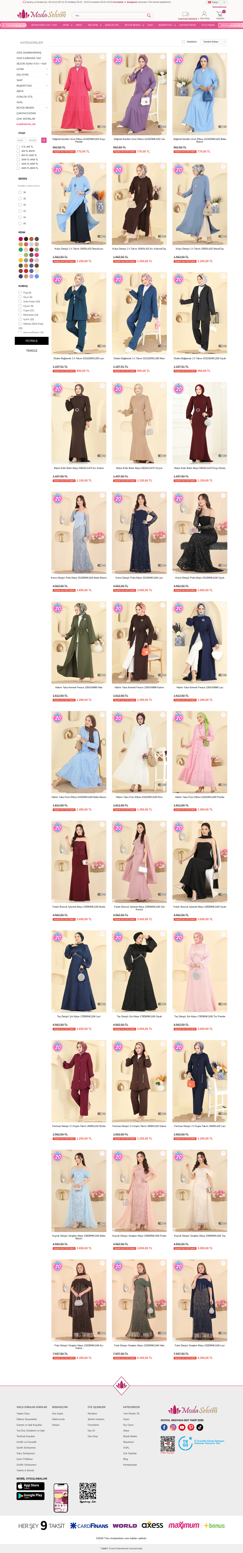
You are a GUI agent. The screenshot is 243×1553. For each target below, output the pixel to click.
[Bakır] (26, 244)
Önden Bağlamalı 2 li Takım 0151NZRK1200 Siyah (200, 358)
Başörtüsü (128, 1442)
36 (24, 192)
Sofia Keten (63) (31, 301)
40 (24, 205)
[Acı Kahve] (26, 239)
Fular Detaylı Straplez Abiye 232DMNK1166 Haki (139, 1345)
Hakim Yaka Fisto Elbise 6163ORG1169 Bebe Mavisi (79, 797)
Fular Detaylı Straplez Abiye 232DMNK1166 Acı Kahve (78, 1346)
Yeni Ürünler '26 (131, 1413)
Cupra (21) (28, 310)
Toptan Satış (23, 1413)
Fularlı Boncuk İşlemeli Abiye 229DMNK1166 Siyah (199, 906)
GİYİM (66, 25)
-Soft (103, 1548)
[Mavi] (37, 276)
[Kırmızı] (26, 271)
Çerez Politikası (25, 1459)
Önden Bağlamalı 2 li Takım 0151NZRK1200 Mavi (139, 358)
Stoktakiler (192, 42)
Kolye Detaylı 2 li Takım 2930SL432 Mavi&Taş (200, 248)
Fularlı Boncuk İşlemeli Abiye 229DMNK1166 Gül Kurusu (139, 908)
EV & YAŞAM (208, 25)
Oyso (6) (27, 297)
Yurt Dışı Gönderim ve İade (31, 1430)
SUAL (20, 102)
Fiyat (22, 133)
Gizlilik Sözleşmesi (26, 1464)
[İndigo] (32, 266)
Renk (22, 232)
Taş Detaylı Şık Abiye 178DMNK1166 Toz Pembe (199, 1016)
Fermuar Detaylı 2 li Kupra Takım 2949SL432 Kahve (139, 1126)
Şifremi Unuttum (96, 1419)
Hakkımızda (58, 1419)
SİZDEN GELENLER (231, 25)
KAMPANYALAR (26, 124)
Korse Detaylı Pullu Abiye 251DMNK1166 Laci (139, 577)
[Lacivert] (21, 276)
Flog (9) (27, 292)
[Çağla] (37, 250)
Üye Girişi (93, 1436)
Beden (23, 178)
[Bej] (37, 244)
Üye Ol (91, 1430)
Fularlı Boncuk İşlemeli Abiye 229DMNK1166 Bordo (78, 906)
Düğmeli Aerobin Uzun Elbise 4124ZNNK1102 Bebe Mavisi (199, 140)
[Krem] (37, 271)
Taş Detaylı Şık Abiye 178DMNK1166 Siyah (139, 1016)
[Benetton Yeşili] (21, 250)
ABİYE (79, 25)
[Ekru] (21, 255)
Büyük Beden (130, 1436)
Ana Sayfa (57, 1413)
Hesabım (92, 1413)
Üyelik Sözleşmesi (26, 1447)
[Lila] (32, 276)
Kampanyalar (130, 1464)
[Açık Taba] (32, 239)
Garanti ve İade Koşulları (29, 1425)
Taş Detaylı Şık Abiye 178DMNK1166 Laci (79, 1016)
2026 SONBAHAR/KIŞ (29, 52)
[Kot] (32, 271)
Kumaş (23, 286)
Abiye (126, 1430)
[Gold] (21, 260)
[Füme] (32, 255)
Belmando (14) (30, 315)
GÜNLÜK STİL (112, 25)
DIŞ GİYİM (93, 25)
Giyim (126, 1419)
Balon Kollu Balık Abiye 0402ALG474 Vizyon (139, 468)
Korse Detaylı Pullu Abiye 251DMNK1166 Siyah (199, 577)
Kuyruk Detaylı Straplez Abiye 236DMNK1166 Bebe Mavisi (78, 1237)
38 (24, 198)
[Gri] (26, 260)
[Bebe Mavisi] (32, 244)
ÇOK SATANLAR (26, 118)
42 (24, 211)
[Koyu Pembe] (21, 239)
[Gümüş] (37, 260)
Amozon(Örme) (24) (33, 332)
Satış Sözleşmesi (26, 1453)
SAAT (150, 25)
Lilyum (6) (28, 306)
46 (24, 223)
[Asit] (21, 244)
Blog (125, 1459)
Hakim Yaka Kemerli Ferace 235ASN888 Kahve (139, 687)
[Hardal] (26, 266)
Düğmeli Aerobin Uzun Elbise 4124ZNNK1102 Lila (139, 139)
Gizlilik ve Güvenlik (26, 1442)
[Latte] (26, 276)
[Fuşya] (37, 255)
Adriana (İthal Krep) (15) (31, 326)
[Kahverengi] (37, 266)
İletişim (56, 1425)
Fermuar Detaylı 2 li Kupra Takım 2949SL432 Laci (200, 1126)
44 (24, 217)
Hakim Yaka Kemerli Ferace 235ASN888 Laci (199, 687)
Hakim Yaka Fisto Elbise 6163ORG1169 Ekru (139, 797)
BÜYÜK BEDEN (132, 25)
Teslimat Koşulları (26, 1436)
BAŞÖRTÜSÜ (165, 25)
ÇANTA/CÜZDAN (187, 25)
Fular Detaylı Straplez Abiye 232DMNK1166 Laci (200, 1345)
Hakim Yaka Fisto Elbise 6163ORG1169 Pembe (199, 797)
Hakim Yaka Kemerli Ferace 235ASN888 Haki (78, 687)
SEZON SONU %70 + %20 (44, 25)
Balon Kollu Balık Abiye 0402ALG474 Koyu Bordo (199, 468)
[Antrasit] (37, 239)
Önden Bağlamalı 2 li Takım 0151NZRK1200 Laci (79, 358)
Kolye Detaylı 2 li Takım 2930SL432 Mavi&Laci (79, 248)
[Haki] (21, 266)
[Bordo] (32, 250)
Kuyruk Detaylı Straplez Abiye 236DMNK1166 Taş (200, 1235)
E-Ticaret (111, 1548)
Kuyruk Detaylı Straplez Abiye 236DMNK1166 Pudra (139, 1235)
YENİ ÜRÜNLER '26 (15, 25)
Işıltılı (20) (28, 319)
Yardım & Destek (25, 1470)
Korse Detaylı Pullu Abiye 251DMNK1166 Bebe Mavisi (79, 577)
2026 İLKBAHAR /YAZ (29, 58)
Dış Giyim (128, 1425)
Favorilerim (93, 1425)
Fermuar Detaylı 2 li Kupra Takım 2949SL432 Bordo (78, 1126)
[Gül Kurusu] (32, 260)
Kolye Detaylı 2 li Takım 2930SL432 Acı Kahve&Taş (139, 248)
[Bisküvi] (26, 250)
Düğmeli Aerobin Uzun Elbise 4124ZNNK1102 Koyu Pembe (78, 140)
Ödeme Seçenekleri (27, 1419)
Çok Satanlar (130, 1453)
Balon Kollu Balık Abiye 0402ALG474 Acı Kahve (79, 468)
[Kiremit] (21, 271)
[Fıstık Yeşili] (26, 255)
